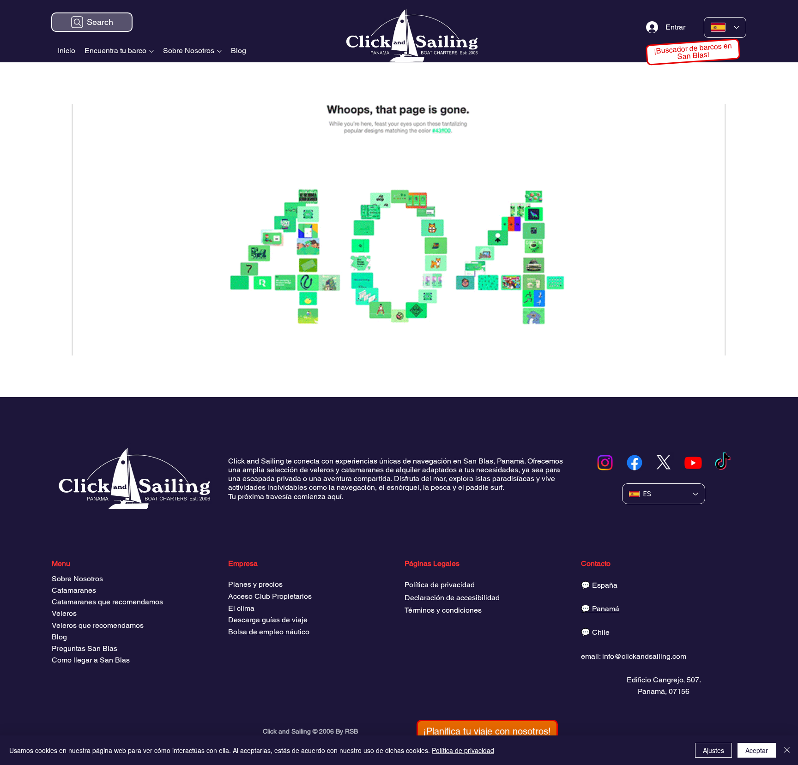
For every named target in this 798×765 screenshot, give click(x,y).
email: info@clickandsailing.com (633, 656)
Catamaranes (74, 590)
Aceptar (756, 750)
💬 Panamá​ (600, 608)
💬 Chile (595, 632)
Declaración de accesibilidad (452, 597)
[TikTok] (723, 462)
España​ (604, 585)
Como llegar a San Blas (91, 660)
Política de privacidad (440, 584)
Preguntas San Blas (84, 648)
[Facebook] (634, 462)
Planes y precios (255, 584)
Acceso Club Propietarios (270, 596)
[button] (487, 731)
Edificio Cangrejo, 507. (664, 679)
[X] (663, 462)
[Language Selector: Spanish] (725, 27)
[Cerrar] (786, 750)
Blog (59, 636)
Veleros (64, 613)
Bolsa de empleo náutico (268, 631)
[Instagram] (605, 462)
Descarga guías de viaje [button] (268, 619)
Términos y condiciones (443, 610)
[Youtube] (693, 462)
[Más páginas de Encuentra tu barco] (151, 51)
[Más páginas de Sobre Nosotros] (219, 51)
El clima (241, 608)
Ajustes (713, 750)
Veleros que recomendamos (98, 625)
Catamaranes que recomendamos (107, 601)
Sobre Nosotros (77, 578)
